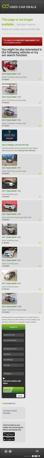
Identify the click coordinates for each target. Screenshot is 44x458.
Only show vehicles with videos (12, 382)
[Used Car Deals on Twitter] (10, 451)
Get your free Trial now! (26, 150)
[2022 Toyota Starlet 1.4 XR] (9, 298)
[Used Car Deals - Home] (19, 6)
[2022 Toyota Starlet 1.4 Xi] (9, 112)
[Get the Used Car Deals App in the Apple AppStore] (9, 436)
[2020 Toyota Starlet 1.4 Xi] (9, 66)
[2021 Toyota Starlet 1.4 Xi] (9, 183)
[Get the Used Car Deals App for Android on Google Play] (9, 439)
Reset (20, 396)
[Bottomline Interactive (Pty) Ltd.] (33, 456)
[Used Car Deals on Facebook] (6, 451)
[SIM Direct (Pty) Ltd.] (38, 456)
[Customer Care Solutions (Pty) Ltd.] (36, 456)
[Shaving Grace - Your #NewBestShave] (9, 135)
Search (7, 389)
